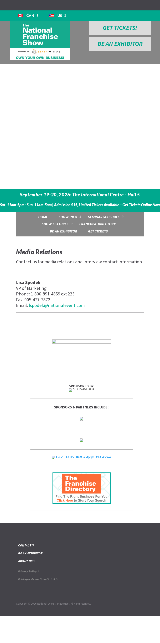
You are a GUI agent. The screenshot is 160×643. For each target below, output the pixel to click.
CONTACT (24, 545)
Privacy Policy (27, 571)
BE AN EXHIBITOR (120, 44)
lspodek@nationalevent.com (57, 305)
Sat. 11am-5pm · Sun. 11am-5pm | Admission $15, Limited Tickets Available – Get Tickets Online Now (80, 205)
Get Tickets (98, 231)
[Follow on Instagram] (11, 5)
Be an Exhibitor (63, 231)
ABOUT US (25, 561)
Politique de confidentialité (36, 579)
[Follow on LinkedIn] (20, 5)
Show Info (68, 217)
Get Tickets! (120, 27)
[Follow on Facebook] (3, 5)
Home (43, 217)
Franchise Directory (97, 224)
